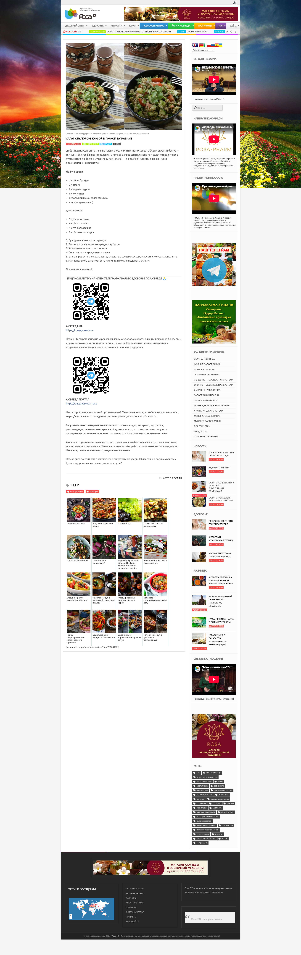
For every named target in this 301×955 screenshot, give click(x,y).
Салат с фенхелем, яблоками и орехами (221, 484)
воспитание (202, 786)
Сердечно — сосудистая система (213, 380)
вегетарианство (76, 492)
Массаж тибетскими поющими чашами (220, 554)
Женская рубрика (82, 134)
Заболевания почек (205, 400)
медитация (201, 808)
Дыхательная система (207, 390)
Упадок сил (200, 431)
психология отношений (207, 830)
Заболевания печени (206, 395)
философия (202, 843)
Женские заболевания (207, 416)
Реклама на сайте (135, 893)
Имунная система (204, 359)
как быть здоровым (220, 799)
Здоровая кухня (99, 134)
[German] (201, 45)
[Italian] (205, 45)
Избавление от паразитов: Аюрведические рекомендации (217, 639)
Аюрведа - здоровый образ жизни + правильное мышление (220, 601)
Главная (69, 134)
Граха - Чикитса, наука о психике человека (221, 620)
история (200, 799)
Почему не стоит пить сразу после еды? (221, 499)
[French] (198, 45)
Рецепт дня (105, 144)
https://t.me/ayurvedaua (79, 330)
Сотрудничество (135, 912)
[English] (194, 45)
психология (227, 825)
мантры (230, 803)
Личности (184, 32)
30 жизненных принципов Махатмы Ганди (213, 32)
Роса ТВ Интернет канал (206, 919)
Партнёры (131, 907)
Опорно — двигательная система (213, 385)
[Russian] (213, 45)
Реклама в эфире (135, 889)
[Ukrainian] (220, 45)
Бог (198, 773)
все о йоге (219, 786)
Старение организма (206, 437)
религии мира (203, 834)
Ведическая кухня (219, 452)
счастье (219, 834)
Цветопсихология (161, 32)
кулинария (94, 492)
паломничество (204, 821)
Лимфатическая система (208, 411)
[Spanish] (217, 45)
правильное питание (206, 825)
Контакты (131, 917)
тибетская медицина (206, 839)
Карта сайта (132, 922)
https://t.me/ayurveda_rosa (81, 403)
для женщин (202, 790)
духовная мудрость (223, 790)
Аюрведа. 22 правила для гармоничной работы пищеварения (221, 580)
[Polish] (209, 45)
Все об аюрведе (213, 773)
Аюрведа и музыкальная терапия (221, 538)
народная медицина (206, 812)
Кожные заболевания (207, 364)
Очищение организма (206, 374)
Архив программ (134, 903)
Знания (145, 32)
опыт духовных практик (207, 817)
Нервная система (204, 369)
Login (235, 3)
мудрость (217, 808)
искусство (223, 795)
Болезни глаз (202, 426)
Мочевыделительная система (212, 405)
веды (220, 781)
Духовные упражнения (207, 777)
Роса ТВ (115, 936)
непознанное (227, 812)
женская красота (204, 795)
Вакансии (131, 898)
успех (224, 839)
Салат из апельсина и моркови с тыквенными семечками (103, 32)
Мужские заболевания (207, 421)
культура (216, 803)
